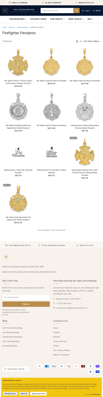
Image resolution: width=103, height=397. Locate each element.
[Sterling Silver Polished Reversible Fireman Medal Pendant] (85, 107)
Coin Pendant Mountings (12, 328)
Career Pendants (22, 27)
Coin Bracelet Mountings (12, 337)
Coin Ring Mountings (10, 332)
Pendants (12, 27)
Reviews (56, 337)
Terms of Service (60, 341)
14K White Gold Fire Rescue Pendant (51, 125)
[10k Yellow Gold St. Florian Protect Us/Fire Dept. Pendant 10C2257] (18, 62)
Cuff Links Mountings (11, 341)
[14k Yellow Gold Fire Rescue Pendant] (51, 62)
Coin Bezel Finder (38, 19)
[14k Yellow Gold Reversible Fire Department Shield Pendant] (18, 199)
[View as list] (80, 41)
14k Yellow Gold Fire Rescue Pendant (51, 81)
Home (4, 27)
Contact (56, 332)
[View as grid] (77, 41)
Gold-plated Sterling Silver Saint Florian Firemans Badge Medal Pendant (85, 172)
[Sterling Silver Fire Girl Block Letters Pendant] (51, 152)
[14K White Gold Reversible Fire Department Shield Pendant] (18, 107)
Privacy (56, 346)
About (55, 328)
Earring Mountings (9, 346)
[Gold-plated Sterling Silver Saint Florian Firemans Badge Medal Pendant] (85, 152)
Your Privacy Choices (61, 350)
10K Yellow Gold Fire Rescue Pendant (85, 81)
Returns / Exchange (61, 355)
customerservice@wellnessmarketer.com (71, 308)
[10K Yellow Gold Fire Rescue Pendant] (85, 62)
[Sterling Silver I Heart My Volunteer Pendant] (18, 152)
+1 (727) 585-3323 (63, 303)
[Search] (76, 10)
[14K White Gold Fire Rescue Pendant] (51, 107)
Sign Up (26, 304)
